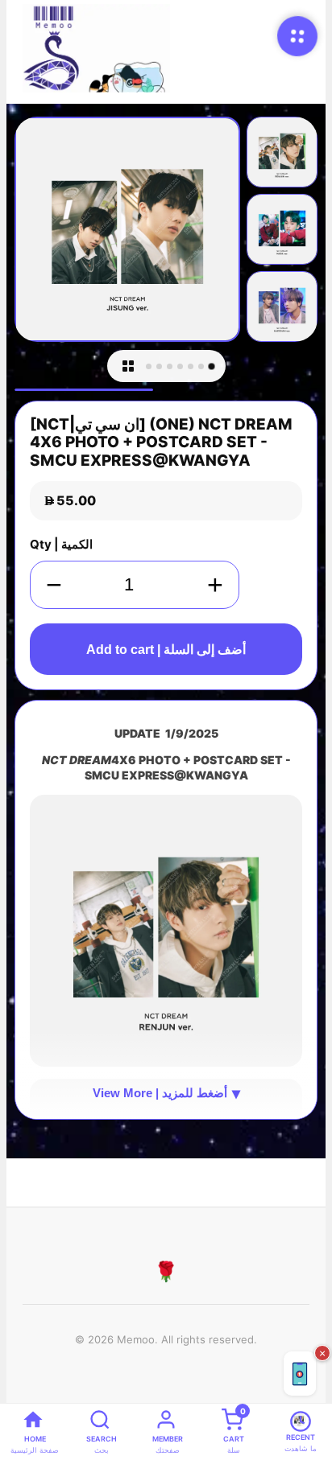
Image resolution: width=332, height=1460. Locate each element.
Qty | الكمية (61, 544)
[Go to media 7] (211, 366)
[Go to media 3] (169, 366)
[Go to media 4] (180, 366)
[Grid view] (128, 366)
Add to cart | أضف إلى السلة (166, 649)
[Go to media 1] (148, 366)
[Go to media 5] (190, 366)
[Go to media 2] (159, 366)
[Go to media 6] (201, 366)
